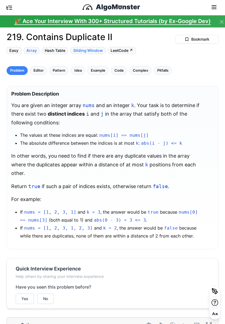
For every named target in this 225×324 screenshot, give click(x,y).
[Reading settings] (214, 313)
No (45, 298)
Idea (78, 70)
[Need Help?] (214, 302)
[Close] (222, 22)
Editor (38, 70)
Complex (140, 70)
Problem (17, 70)
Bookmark (200, 39)
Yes (24, 298)
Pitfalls (162, 70)
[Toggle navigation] (214, 6)
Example (98, 70)
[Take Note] (214, 291)
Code (119, 70)
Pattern (59, 70)
